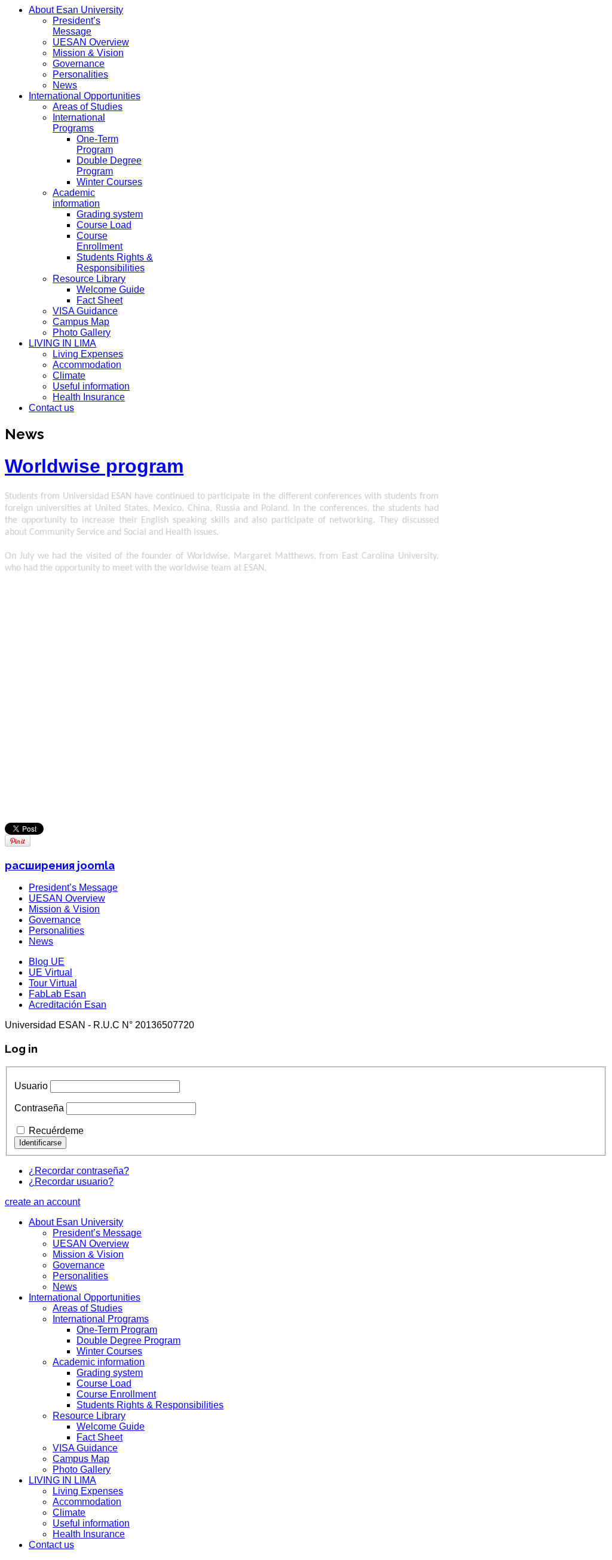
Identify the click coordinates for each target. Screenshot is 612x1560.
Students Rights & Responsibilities (114, 262)
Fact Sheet (99, 300)
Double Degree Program (109, 165)
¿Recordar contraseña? (79, 1171)
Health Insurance (89, 397)
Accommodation (87, 365)
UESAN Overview (91, 42)
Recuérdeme (56, 1131)
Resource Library (89, 279)
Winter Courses (109, 182)
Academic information (76, 198)
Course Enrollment (99, 241)
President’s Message (76, 26)
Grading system (109, 214)
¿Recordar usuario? (71, 1181)
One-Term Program (97, 144)
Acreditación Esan (67, 1005)
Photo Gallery (82, 332)
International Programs (79, 122)
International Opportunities (84, 96)
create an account (42, 1202)
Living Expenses (88, 354)
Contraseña (39, 1108)
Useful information (91, 386)
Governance (79, 64)
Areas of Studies (88, 107)
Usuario (31, 1086)
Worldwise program (94, 466)
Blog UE (47, 962)
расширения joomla (60, 865)
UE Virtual (50, 972)
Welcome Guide (110, 289)
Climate (69, 375)
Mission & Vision (88, 53)
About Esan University (76, 10)
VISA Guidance (85, 311)
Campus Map (81, 322)
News (65, 85)
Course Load (103, 225)
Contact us (51, 408)
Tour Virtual (53, 983)
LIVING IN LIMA (62, 343)
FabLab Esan (57, 994)
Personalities (80, 74)
